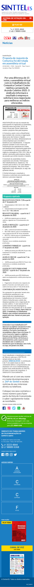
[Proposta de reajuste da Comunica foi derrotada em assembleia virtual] (17, 186)
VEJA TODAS (6, 523)
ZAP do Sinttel (12, 381)
